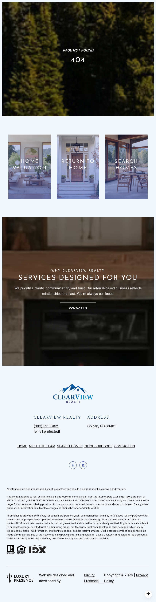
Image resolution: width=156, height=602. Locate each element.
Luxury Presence (91, 578)
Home (22, 446)
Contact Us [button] (78, 308)
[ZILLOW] (83, 465)
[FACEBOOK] (73, 465)
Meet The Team (42, 446)
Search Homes (70, 446)
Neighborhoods (98, 446)
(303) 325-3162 (46, 426)
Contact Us (124, 446)
